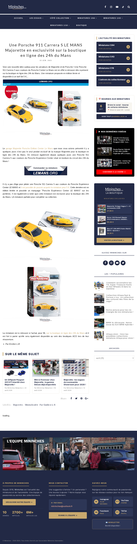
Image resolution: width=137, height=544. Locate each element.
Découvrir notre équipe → (19, 502)
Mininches (7, 540)
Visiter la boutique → (114, 240)
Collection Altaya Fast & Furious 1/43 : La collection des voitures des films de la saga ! (120, 298)
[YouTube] (117, 6)
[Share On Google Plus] (86, 398)
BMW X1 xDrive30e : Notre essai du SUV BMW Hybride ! (120, 324)
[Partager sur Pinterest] (81, 398)
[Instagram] (111, 6)
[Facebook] (105, 6)
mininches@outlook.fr (62, 506)
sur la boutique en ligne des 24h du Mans (65, 333)
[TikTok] (122, 6)
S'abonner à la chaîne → (114, 172)
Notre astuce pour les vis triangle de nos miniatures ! (119, 311)
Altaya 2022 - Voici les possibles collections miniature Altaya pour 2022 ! (120, 336)
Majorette (18, 405)
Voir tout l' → (114, 116)
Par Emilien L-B (48, 405)
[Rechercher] (128, 6)
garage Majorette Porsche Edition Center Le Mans (29, 148)
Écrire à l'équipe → (67, 515)
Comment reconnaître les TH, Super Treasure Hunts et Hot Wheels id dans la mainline (119, 286)
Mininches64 (31, 405)
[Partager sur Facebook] (71, 398)
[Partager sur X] (76, 398)
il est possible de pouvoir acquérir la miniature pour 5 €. (45, 187)
